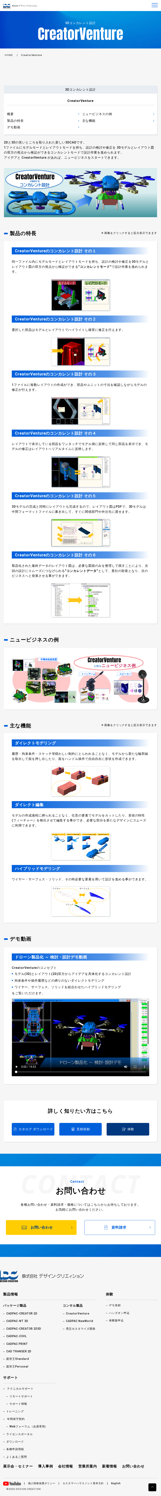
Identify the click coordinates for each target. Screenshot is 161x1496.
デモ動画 (13, 127)
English (116, 1483)
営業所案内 (87, 1466)
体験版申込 (116, 1320)
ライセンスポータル (19, 1434)
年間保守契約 (16, 1419)
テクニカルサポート (20, 1388)
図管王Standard (17, 1358)
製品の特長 (15, 121)
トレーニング (15, 1411)
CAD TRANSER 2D (18, 1351)
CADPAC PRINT (17, 1343)
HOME (9, 55)
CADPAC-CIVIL (16, 1336)
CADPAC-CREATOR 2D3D (23, 1328)
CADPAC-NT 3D (17, 1321)
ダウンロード (15, 1441)
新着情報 (109, 1466)
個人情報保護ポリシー (42, 1483)
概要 (10, 114)
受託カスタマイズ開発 (80, 1328)
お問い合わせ (133, 1466)
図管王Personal (17, 1366)
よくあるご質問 (16, 1456)
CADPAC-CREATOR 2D (21, 1313)
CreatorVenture (77, 1313)
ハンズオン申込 (119, 1312)
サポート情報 (18, 1403)
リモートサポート (21, 1396)
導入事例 (45, 1466)
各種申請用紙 (15, 1449)
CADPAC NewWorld (79, 1321)
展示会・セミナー (18, 1466)
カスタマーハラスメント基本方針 (83, 1483)
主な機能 (89, 121)
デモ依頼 (115, 1305)
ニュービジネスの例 (97, 114)
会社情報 (65, 1466)
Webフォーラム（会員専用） (28, 1426)
